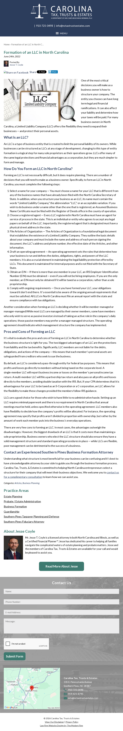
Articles (18, 483)
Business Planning (30, 483)
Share (32, 72)
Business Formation (15, 506)
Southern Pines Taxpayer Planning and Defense (31, 516)
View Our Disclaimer (54, 722)
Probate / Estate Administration (22, 501)
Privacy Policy (72, 722)
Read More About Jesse (61, 566)
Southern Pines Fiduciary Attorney (24, 521)
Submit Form (14, 656)
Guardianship (11, 511)
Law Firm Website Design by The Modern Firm (61, 725)
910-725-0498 (44, 25)
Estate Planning (13, 496)
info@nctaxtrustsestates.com (73, 25)
